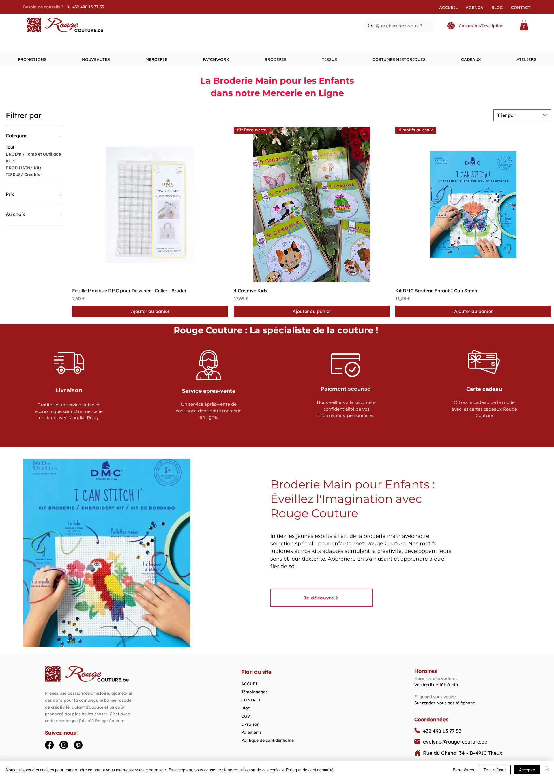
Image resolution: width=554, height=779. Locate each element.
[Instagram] (63, 745)
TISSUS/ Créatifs (23, 174)
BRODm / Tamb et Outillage (33, 154)
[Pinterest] (78, 745)
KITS (11, 161)
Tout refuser (495, 770)
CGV (245, 716)
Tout (10, 147)
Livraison (250, 724)
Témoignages (254, 691)
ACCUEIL (250, 683)
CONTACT (251, 700)
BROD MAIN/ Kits (23, 168)
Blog (245, 708)
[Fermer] (547, 769)
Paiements (251, 732)
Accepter (527, 770)
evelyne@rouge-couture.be (455, 742)
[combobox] (522, 115)
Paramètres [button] (463, 770)
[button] (524, 25)
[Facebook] (49, 745)
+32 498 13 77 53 (442, 731)
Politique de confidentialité (267, 740)
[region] (69, 388)
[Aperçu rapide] (150, 204)
